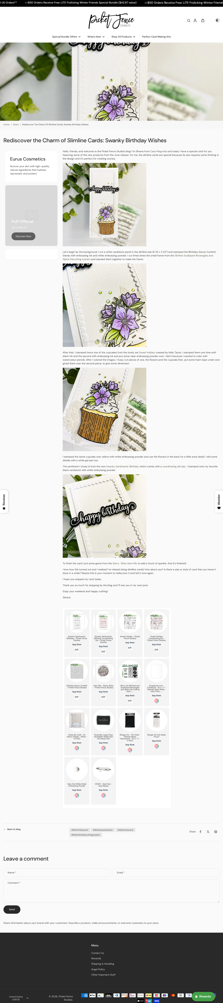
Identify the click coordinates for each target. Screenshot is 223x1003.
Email (121, 872)
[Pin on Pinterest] (216, 832)
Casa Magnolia (158, 151)
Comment (14, 882)
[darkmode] (215, 20)
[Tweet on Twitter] (208, 832)
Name (12, 872)
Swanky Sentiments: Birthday (123, 466)
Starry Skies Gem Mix (124, 563)
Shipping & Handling (102, 963)
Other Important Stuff (103, 974)
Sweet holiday (147, 352)
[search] (189, 20)
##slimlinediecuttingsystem (85, 834)
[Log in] (195, 20)
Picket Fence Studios (66, 998)
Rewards (96, 958)
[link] (23, 236)
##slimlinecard (125, 830)
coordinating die (172, 466)
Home (6, 124)
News (16, 124)
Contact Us (97, 953)
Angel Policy (98, 969)
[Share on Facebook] (200, 832)
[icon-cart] (202, 20)
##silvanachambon (103, 830)
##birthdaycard (79, 830)
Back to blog (14, 829)
